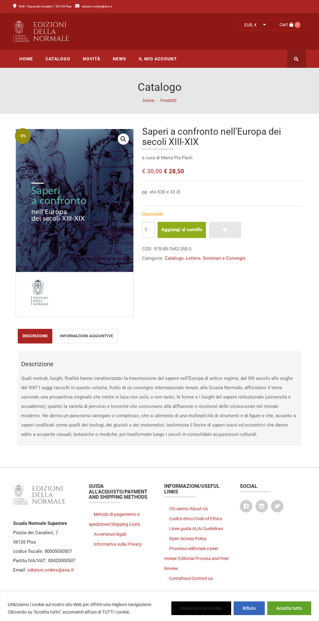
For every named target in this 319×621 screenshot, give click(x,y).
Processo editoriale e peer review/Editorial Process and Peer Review (196, 558)
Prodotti (168, 100)
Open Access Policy (188, 538)
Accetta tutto (289, 608)
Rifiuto (249, 608)
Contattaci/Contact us (191, 578)
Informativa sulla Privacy (118, 544)
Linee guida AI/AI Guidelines (196, 528)
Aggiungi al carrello (181, 229)
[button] (123, 139)
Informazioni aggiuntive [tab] (86, 336)
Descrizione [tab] (35, 336)
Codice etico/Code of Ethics (195, 518)
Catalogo (174, 258)
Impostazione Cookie (201, 608)
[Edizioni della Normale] (84, 31)
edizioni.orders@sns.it (97, 6)
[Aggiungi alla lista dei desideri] (225, 230)
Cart (283, 24)
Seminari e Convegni (224, 258)
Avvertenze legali (110, 534)
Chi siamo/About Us (188, 508)
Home (148, 100)
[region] (159, 606)
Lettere (193, 258)
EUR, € (250, 24)
